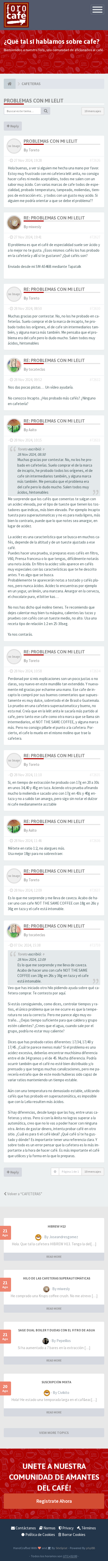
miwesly (35, 226)
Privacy (68, 1528)
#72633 (95, 440)
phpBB (90, 1548)
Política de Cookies (40, 1534)
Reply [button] (14, 126)
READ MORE (54, 1256)
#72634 (95, 671)
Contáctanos (25, 1528)
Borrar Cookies (73, 1534)
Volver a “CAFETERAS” (24, 1193)
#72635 (95, 774)
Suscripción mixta (56, 1382)
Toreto (34, 150)
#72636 (95, 840)
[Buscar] (45, 111)
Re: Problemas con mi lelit (54, 218)
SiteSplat (61, 1548)
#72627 (95, 237)
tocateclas (37, 369)
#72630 (95, 308)
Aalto (33, 429)
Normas (49, 1528)
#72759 (95, 945)
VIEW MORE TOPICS (54, 1432)
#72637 (95, 890)
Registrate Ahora (54, 1501)
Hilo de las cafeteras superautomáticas (56, 1278)
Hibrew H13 (57, 1226)
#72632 (95, 379)
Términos (88, 1528)
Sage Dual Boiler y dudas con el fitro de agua (56, 1330)
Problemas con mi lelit (34, 101)
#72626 (95, 160)
